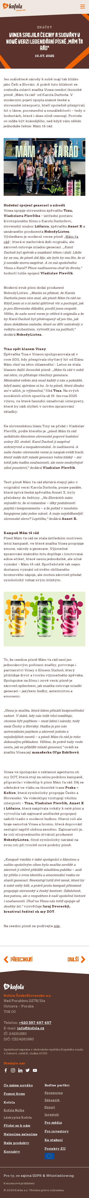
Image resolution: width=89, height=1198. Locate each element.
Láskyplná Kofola (18, 1117)
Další (73, 959)
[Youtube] (35, 1070)
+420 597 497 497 (35, 1022)
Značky (44, 27)
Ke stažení (53, 1140)
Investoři (51, 1114)
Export (49, 1107)
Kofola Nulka (14, 1110)
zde (57, 926)
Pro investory (56, 1131)
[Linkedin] (20, 1070)
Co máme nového (18, 1085)
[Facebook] (6, 1070)
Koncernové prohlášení (19, 1183)
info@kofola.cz (30, 1028)
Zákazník (52, 1100)
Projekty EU (55, 1148)
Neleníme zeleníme (20, 1134)
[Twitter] (28, 1070)
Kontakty (12, 1151)
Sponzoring (53, 1093)
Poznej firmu (14, 1093)
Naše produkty (16, 1143)
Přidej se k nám (17, 1125)
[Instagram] (13, 1070)
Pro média (53, 1122)
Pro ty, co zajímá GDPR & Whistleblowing (39, 1175)
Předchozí (21, 959)
